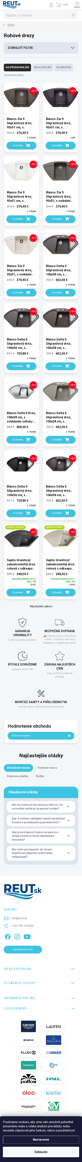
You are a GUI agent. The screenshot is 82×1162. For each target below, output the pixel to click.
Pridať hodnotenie (21, 735)
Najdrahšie (63, 67)
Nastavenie (41, 1139)
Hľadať (73, 15)
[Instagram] (16, 936)
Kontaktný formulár (23, 949)
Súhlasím (41, 1152)
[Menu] (77, 5)
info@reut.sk (19, 918)
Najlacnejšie (42, 67)
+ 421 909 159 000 (22, 925)
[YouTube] (27, 936)
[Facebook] (7, 936)
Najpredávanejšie (17, 67)
